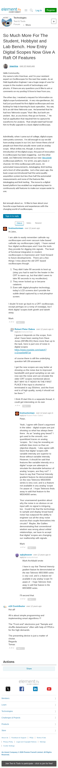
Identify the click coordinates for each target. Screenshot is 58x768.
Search (31, 10)
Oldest (19, 223)
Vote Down (13, 322)
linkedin (35, 689)
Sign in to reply (12, 216)
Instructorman (16, 228)
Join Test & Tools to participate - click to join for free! (29, 763)
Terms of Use (41, 737)
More (28, 25)
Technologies (20, 17)
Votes (28, 223)
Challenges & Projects (11, 718)
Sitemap (43, 742)
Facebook (21, 689)
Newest (38, 223)
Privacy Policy (8, 742)
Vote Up (10, 322)
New (53, 21)
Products (5, 724)
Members (5, 698)
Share (29, 669)
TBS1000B (47, 158)
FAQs (31, 737)
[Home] (11, 10)
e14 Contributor (17, 606)
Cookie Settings (9, 746)
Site (26, 10)
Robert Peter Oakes (25, 329)
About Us (5, 737)
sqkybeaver (26, 554)
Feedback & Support (18, 737)
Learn (4, 705)
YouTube (49, 689)
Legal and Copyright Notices (26, 742)
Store (4, 730)
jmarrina (14, 66)
